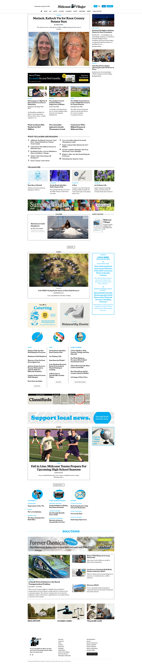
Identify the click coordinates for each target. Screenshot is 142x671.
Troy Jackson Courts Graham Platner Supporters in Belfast (56, 102)
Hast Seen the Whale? (57, 359)
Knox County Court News (40, 161)
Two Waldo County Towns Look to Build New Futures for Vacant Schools (80, 102)
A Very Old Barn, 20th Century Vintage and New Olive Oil (80, 351)
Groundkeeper (32, 502)
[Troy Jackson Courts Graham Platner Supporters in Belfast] (58, 91)
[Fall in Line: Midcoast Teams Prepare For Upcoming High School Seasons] (58, 444)
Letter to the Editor (76, 502)
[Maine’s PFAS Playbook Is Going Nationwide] (79, 557)
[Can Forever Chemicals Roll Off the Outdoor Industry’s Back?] (79, 571)
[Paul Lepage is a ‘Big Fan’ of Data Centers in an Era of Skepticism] (37, 91)
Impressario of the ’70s (36, 505)
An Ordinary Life (100, 185)
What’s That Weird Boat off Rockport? (41, 157)
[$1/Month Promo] (59, 78)
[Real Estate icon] (41, 610)
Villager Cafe (94, 620)
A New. (74, 185)
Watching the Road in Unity (72, 159)
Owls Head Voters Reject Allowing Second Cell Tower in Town (103, 67)
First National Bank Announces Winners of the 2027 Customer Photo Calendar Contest (103, 269)
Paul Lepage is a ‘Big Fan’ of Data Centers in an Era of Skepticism (37, 102)
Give (95, 6)
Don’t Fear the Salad (35, 380)
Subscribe (109, 6)
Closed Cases (64, 620)
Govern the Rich (76, 512)
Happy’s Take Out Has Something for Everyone (76, 155)
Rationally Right (32, 514)
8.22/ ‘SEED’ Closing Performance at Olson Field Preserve (58, 289)
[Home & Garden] (80, 336)
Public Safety (95, 28)
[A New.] (82, 175)
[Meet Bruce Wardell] (38, 175)
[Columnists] (58, 493)
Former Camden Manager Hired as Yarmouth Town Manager (75, 150)
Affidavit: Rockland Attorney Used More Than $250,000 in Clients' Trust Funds (43, 142)
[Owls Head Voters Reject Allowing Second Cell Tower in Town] (103, 55)
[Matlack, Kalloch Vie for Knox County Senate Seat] (59, 49)
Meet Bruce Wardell (35, 185)
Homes (72, 98)
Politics (59, 15)
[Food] (37, 336)
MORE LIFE (70, 246)
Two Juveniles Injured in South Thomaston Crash (57, 127)
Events (58, 251)
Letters (73, 499)
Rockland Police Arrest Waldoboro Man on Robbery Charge (44, 152)
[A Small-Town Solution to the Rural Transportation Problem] (49, 565)
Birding (30, 508)
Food (30, 346)
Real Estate (34, 620)
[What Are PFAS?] (79, 587)
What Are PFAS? (93, 584)
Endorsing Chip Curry (79, 518)
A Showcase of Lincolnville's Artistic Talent (56, 374)
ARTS (50, 346)
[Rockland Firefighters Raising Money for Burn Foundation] (103, 20)
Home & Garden (76, 346)
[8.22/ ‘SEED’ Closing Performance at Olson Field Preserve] (58, 269)
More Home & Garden (80, 380)
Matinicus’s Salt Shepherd (37, 355)
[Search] (99, 6)
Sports (58, 426)
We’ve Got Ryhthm (34, 511)
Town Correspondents (57, 499)
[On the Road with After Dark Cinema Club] (60, 175)
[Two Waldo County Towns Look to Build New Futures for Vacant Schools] (80, 91)
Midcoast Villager (40, 660)
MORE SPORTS (58, 483)
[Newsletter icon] (100, 610)
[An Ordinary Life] (104, 175)
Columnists (32, 499)
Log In (103, 6)
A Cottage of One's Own (79, 376)
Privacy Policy (68, 660)
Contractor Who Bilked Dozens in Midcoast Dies (78, 127)
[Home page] (72, 6)
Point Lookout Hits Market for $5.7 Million (36, 127)
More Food (37, 384)
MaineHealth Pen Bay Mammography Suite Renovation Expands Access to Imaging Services (103, 296)
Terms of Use (61, 660)
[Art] (58, 336)
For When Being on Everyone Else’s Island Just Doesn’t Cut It (79, 358)
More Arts (58, 380)
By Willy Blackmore (36, 228)
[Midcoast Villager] (97, 224)
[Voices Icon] (37, 493)
